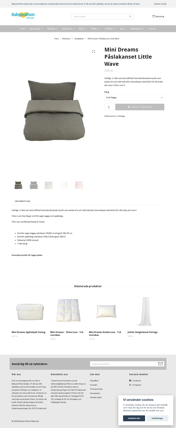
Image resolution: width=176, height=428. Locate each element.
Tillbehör (108, 28)
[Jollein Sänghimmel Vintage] (146, 311)
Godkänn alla (134, 418)
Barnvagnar (34, 28)
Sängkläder (79, 38)
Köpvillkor (94, 380)
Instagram (136, 385)
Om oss (152, 28)
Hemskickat (95, 393)
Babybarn (67, 28)
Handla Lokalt (96, 397)
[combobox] (134, 97)
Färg (106, 92)
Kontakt (93, 385)
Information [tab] (22, 201)
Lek (121, 28)
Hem (22, 28)
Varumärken (136, 28)
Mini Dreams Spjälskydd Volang (28, 332)
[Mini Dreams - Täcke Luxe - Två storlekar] (68, 311)
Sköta (81, 28)
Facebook (136, 380)
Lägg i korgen (141, 107)
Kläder (94, 28)
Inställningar (157, 418)
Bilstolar (51, 28)
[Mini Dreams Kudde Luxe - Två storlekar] (107, 311)
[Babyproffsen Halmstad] (50, 16)
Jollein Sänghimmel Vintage (143, 332)
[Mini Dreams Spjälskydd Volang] (30, 311)
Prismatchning (96, 389)
